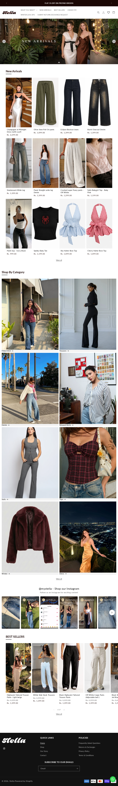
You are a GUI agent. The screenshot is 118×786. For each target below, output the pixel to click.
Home (42, 743)
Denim (4, 425)
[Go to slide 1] (59, 62)
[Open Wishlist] (108, 12)
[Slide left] (53, 709)
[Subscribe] (77, 768)
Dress (61, 574)
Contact (43, 755)
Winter (4, 574)
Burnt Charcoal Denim (96, 129)
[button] (28, 10)
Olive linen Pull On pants (44, 129)
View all (59, 260)
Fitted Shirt (6, 351)
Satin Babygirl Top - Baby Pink (97, 191)
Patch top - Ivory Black (16, 251)
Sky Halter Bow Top (69, 251)
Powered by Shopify (24, 781)
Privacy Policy (84, 751)
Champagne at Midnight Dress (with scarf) (16, 130)
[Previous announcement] (6, 3)
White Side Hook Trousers (44, 695)
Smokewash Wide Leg (16, 190)
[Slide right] (64, 709)
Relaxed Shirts (65, 425)
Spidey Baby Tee (40, 251)
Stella (11, 781)
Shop (42, 747)
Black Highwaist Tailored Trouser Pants (69, 696)
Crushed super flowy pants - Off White (72, 191)
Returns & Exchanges (87, 747)
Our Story (44, 751)
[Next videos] (112, 612)
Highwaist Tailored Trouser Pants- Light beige (18, 696)
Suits (4, 499)
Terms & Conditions (86, 755)
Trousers (62, 351)
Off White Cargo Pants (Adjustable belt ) (95, 696)
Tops (61, 499)
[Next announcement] (111, 3)
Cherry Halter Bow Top (96, 251)
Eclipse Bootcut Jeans (70, 129)
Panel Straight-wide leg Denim (43, 191)
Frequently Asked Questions (89, 743)
